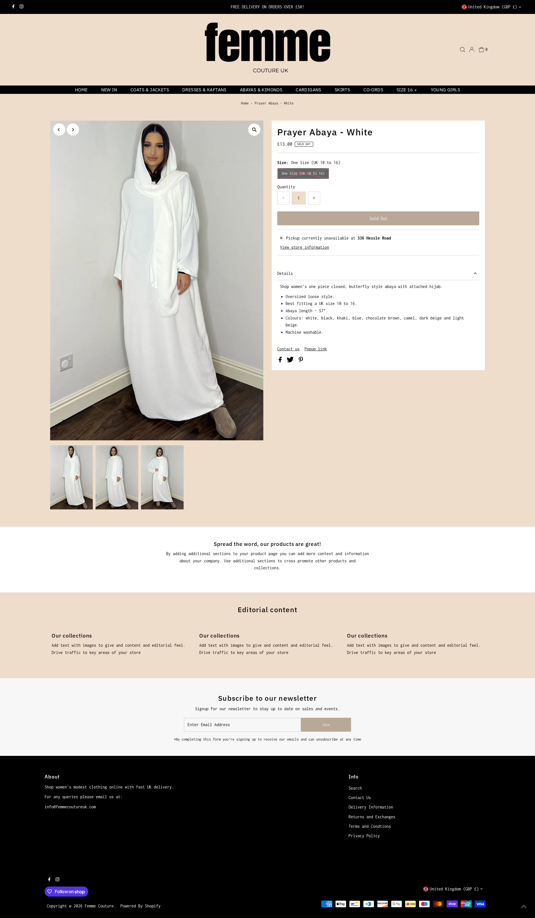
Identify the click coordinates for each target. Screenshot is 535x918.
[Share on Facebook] (281, 360)
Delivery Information (371, 807)
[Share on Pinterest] (301, 360)
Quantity (286, 186)
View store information (304, 247)
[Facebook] (13, 7)
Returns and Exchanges (372, 816)
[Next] (73, 129)
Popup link (316, 349)
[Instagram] (21, 7)
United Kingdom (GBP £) (492, 6)
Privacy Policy (364, 835)
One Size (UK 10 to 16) (303, 173)
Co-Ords (373, 89)
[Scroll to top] (523, 906)
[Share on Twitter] (291, 360)
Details (285, 273)
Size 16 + (407, 89)
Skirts (342, 89)
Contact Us (360, 797)
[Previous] (59, 129)
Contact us (288, 349)
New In (109, 89)
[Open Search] (462, 49)
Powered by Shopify (140, 906)
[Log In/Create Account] (471, 49)
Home (81, 89)
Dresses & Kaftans (204, 89)
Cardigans (308, 89)
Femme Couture (99, 906)
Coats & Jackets (149, 89)
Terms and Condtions (370, 826)
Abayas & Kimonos (261, 89)
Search (355, 788)
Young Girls (445, 89)
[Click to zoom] (254, 129)
